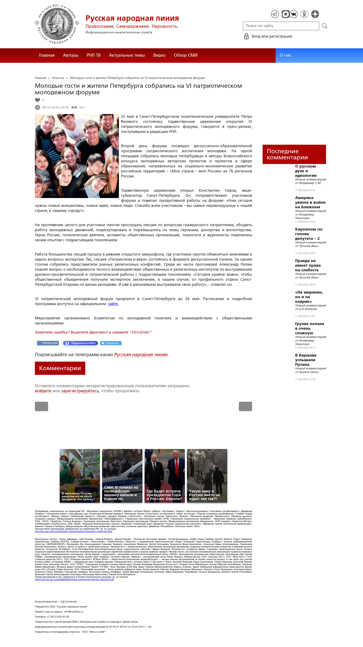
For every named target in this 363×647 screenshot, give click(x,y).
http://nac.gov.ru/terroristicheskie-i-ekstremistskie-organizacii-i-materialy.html (73, 531)
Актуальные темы (127, 55)
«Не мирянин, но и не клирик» (309, 297)
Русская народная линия (141, 354)
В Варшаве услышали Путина (306, 360)
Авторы (70, 55)
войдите (43, 390)
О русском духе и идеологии (306, 171)
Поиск (324, 25)
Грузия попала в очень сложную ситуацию (309, 328)
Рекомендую (50, 342)
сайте (113, 304)
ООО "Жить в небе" (94, 631)
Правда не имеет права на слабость (308, 265)
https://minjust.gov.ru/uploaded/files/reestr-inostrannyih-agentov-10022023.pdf (74, 579)
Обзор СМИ (185, 55)
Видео (159, 55)
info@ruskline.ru (73, 611)
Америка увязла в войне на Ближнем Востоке (310, 202)
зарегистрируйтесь (80, 390)
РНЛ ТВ (94, 55)
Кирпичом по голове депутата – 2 (308, 234)
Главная (47, 55)
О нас (285, 55)
